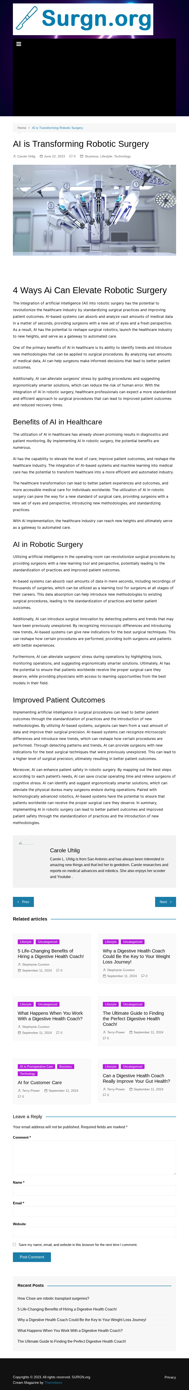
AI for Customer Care (40, 1082)
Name (18, 1182)
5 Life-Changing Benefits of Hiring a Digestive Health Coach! (67, 1309)
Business (91, 156)
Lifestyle (106, 156)
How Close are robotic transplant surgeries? (53, 1298)
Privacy (170, 1377)
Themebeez (53, 1382)
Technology (122, 156)
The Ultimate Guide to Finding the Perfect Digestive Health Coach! (133, 1019)
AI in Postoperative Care (36, 1066)
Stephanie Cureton (36, 964)
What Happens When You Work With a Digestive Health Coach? (70, 1331)
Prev (25, 902)
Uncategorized (47, 942)
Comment (22, 1137)
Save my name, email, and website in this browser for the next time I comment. (78, 1245)
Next (163, 902)
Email (18, 1203)
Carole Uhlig (26, 156)
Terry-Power (116, 1032)
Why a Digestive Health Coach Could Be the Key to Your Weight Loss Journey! (136, 956)
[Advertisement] (94, 84)
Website (19, 1224)
